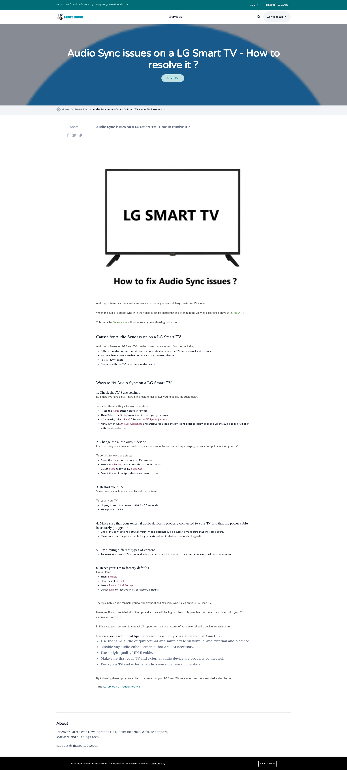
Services (175, 17)
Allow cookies (267, 763)
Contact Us (275, 17)
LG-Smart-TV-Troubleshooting (121, 686)
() (285, 4)
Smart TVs (172, 78)
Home (65, 109)
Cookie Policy (157, 763)
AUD (253, 5)
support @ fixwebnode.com (72, 4)
